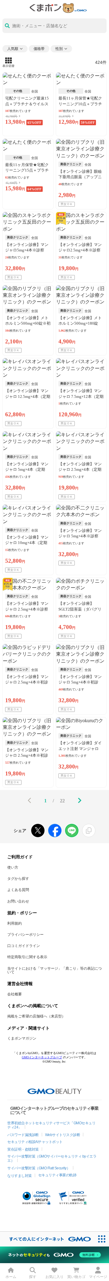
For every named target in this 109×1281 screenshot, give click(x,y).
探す (32, 1277)
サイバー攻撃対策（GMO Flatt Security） (38, 1168)
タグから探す (18, 878)
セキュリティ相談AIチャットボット (35, 1142)
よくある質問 (18, 890)
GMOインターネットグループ (42, 1057)
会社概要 (14, 994)
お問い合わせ (18, 901)
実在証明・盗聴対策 (23, 1149)
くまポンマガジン (21, 1038)
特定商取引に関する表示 (27, 957)
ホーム (10, 1277)
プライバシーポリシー (25, 934)
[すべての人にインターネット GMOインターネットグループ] (47, 1239)
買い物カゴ (76, 1277)
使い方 (12, 867)
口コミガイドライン (23, 946)
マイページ (98, 1277)
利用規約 (14, 923)
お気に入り (54, 1277)
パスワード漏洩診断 (23, 1135)
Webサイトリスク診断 (62, 1135)
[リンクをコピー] (88, 830)
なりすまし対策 (19, 1176)
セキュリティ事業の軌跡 (57, 1175)
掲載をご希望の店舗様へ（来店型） (36, 1016)
